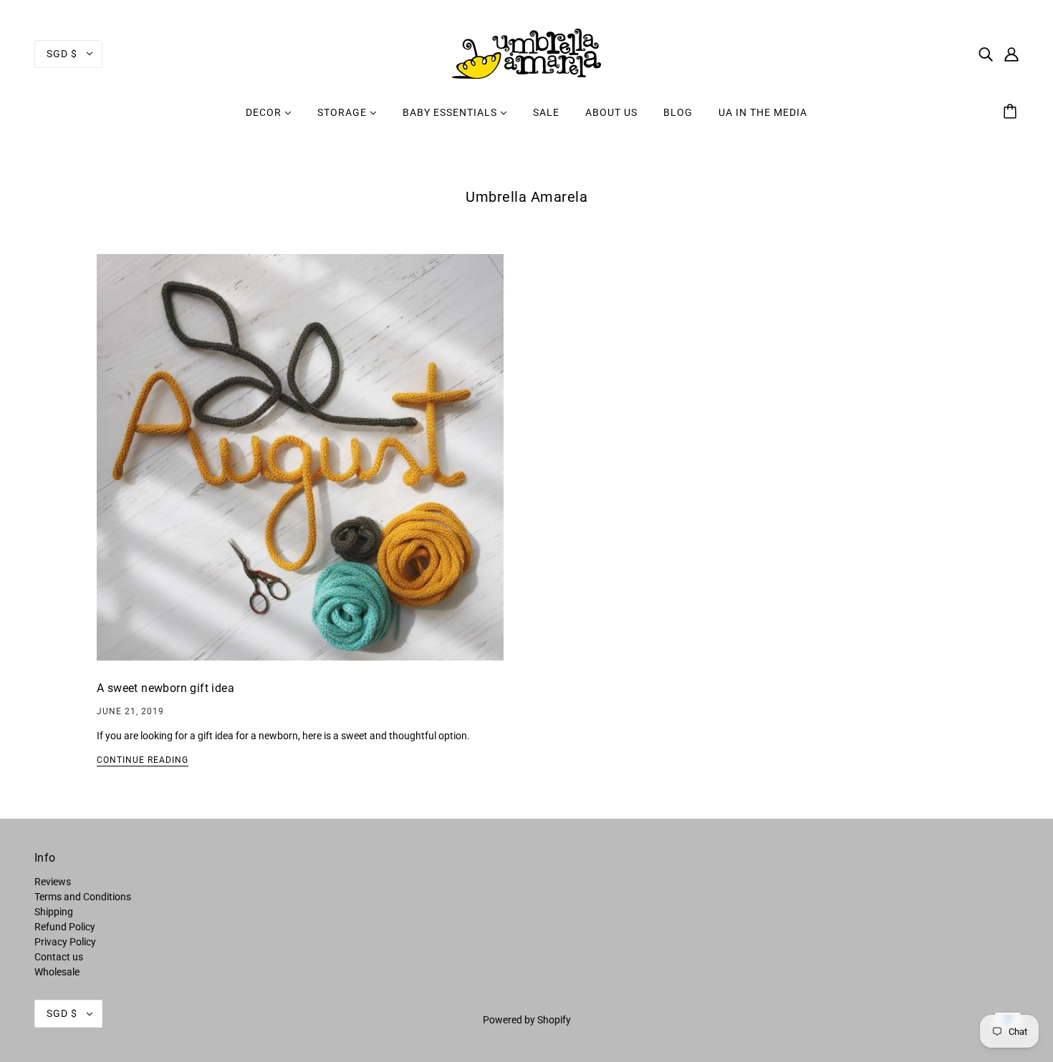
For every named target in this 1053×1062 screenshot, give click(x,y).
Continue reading (142, 760)
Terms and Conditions (82, 896)
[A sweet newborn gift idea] (300, 468)
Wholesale (57, 972)
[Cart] (1012, 112)
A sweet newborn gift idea (165, 688)
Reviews (52, 881)
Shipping (53, 911)
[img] (986, 53)
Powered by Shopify (527, 1020)
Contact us (58, 957)
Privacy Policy (65, 941)
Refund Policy (64, 926)
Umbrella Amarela (526, 196)
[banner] (526, 53)
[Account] (1011, 53)
